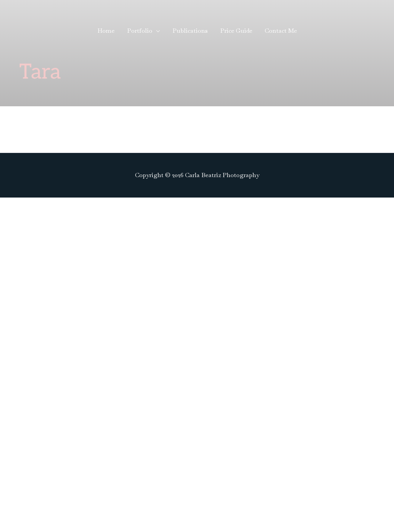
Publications (190, 31)
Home (106, 31)
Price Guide (236, 31)
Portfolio (139, 31)
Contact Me (281, 31)
